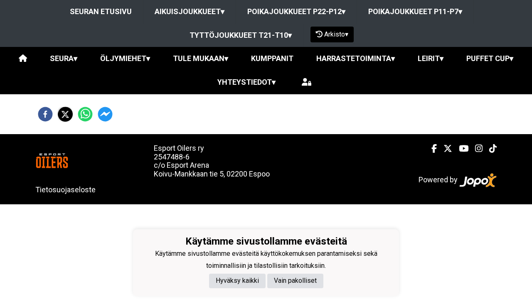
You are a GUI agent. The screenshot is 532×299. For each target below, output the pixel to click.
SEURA (63, 58)
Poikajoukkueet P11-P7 (415, 11)
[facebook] (45, 114)
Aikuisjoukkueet (189, 11)
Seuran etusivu (101, 11)
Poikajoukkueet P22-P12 (296, 11)
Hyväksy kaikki (237, 280)
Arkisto (336, 34)
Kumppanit (272, 58)
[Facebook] (431, 148)
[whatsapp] (85, 114)
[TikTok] (490, 148)
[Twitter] (444, 148)
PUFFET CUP (489, 58)
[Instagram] (475, 148)
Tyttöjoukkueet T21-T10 (241, 35)
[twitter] (65, 114)
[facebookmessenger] (105, 114)
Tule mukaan (200, 58)
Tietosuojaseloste (65, 189)
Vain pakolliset (295, 280)
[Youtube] (460, 148)
